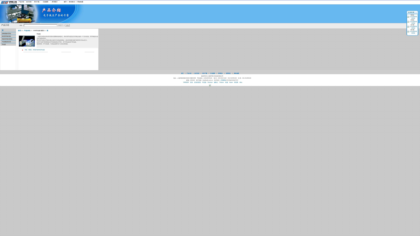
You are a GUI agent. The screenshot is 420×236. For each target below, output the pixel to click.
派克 (191, 82)
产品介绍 (27, 30)
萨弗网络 (223, 80)
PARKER (186, 82)
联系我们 (228, 73)
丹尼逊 (204, 82)
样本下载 (204, 73)
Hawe (231, 82)
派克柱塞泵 (197, 82)
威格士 (216, 82)
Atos (241, 82)
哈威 (226, 82)
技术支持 (196, 73)
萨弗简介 (220, 73)
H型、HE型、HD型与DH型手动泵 (35, 50)
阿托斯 (236, 82)
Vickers (221, 82)
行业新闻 (212, 73)
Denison (210, 82)
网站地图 (236, 73)
